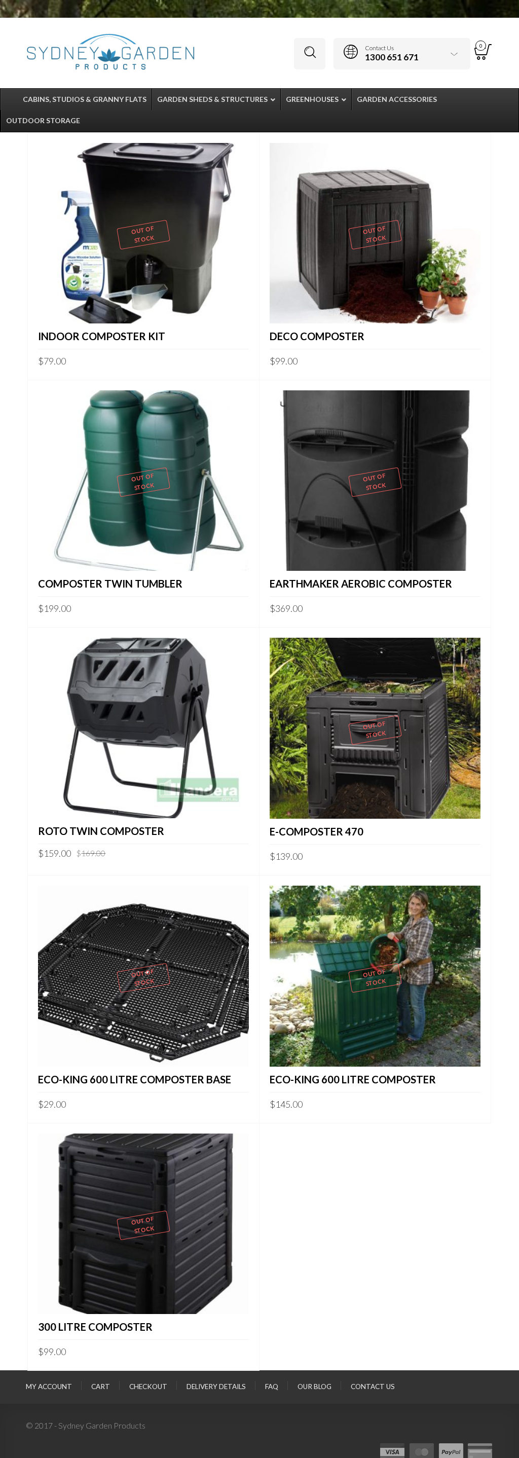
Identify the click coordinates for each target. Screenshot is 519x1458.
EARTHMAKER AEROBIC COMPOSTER (361, 583)
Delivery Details (216, 1386)
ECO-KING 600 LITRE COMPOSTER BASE (134, 1079)
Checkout (148, 1386)
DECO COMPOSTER (317, 336)
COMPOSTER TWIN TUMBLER (110, 583)
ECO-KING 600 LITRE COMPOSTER (353, 1079)
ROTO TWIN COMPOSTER (101, 831)
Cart (100, 1386)
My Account (49, 1386)
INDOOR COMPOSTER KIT (101, 336)
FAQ (271, 1386)
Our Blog (314, 1386)
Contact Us (373, 1386)
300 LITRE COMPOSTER (95, 1327)
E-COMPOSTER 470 (316, 831)
